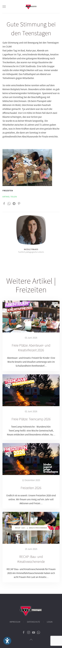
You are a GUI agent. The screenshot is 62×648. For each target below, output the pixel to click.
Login (49, 621)
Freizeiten (7, 190)
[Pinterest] (19, 203)
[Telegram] (14, 203)
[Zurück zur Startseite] (31, 6)
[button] (4, 6)
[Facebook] (4, 203)
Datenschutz (33, 621)
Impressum (15, 621)
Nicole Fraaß (31, 249)
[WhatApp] (9, 203)
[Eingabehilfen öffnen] (7, 641)
